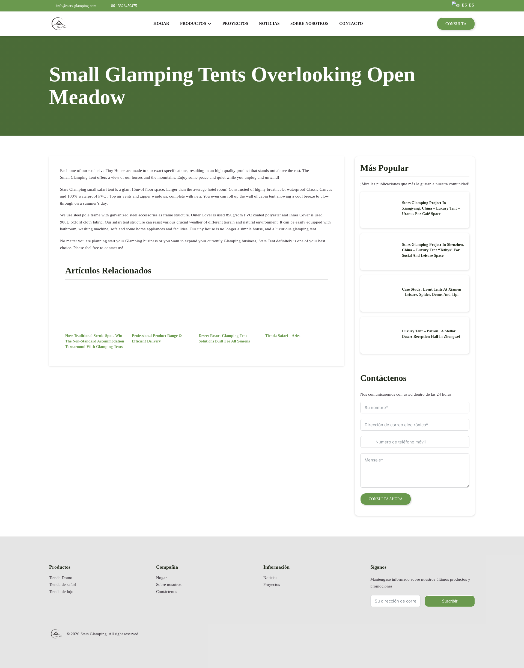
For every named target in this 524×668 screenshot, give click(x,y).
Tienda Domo (60, 577)
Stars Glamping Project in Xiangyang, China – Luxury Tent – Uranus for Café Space (431, 208)
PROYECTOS (235, 23)
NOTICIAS (269, 23)
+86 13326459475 (123, 6)
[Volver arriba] (506, 647)
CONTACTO (351, 23)
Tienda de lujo (61, 591)
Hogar (161, 577)
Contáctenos (166, 591)
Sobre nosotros (168, 584)
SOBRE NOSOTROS (309, 23)
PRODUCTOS (193, 23)
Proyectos (271, 584)
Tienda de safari (62, 584)
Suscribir (449, 601)
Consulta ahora (386, 499)
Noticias (270, 577)
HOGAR (161, 23)
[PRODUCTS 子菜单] (209, 24)
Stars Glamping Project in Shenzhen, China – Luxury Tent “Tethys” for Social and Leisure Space (433, 250)
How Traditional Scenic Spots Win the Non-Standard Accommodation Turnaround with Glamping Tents (94, 341)
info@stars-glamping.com (76, 6)
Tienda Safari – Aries (282, 335)
